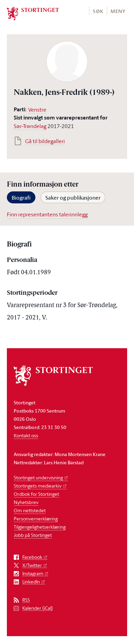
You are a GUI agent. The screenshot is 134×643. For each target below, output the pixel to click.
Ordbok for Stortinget (36, 494)
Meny (118, 11)
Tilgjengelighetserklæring (40, 527)
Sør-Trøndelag (30, 126)
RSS (26, 600)
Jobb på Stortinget (33, 535)
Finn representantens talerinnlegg (47, 214)
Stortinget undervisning (38, 477)
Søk (98, 11)
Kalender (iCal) (37, 608)
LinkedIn (31, 581)
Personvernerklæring (36, 518)
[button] (98, 11)
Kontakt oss (26, 435)
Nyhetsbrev (26, 502)
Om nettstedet (30, 510)
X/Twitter (32, 565)
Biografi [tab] (21, 197)
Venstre (37, 109)
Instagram (32, 573)
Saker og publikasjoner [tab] (73, 197)
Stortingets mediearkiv (38, 485)
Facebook (32, 557)
